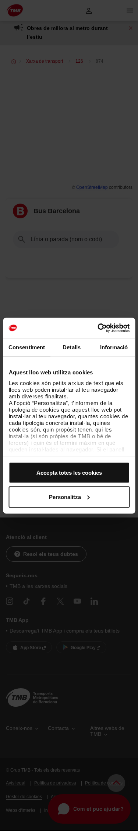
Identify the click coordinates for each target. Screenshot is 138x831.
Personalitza (65, 497)
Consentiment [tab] (26, 347)
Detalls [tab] (72, 347)
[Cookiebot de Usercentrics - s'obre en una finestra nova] (98, 328)
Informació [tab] (114, 347)
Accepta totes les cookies (69, 473)
